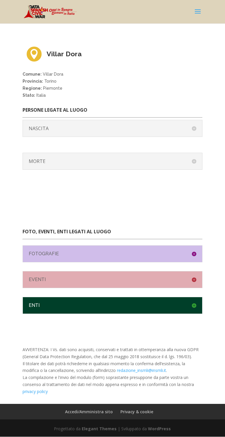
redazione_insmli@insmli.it (141, 370)
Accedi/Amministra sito (89, 411)
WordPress (159, 428)
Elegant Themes (99, 428)
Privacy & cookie (136, 411)
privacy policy (35, 391)
